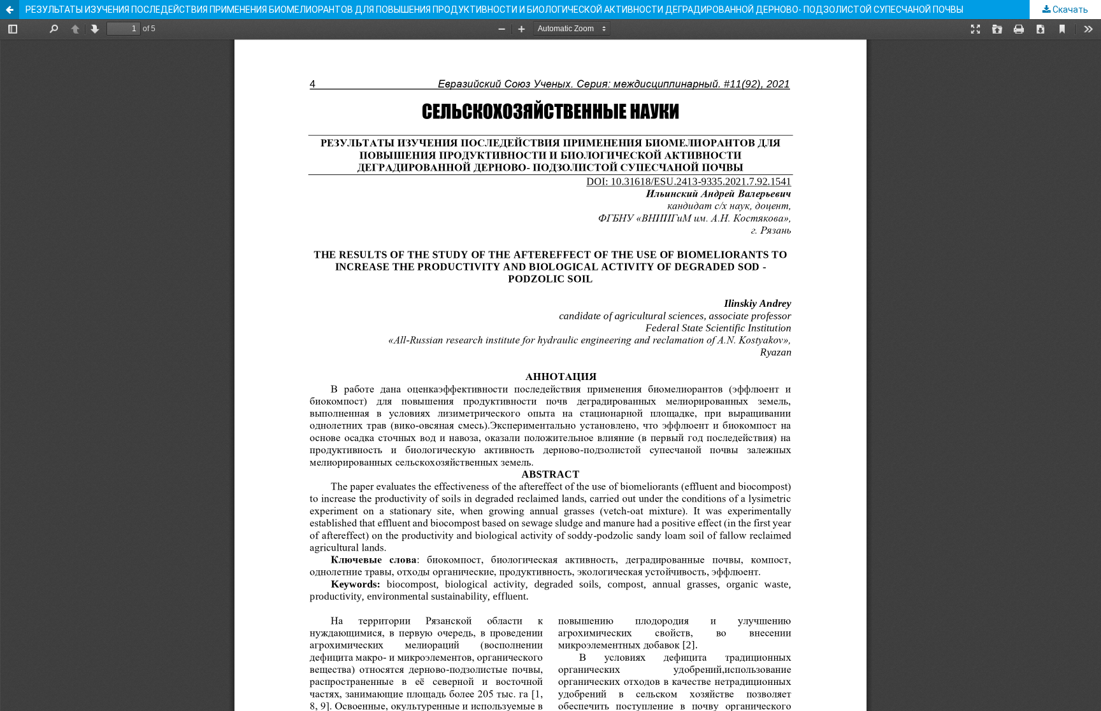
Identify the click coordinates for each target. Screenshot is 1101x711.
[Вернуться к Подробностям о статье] (9, 9)
